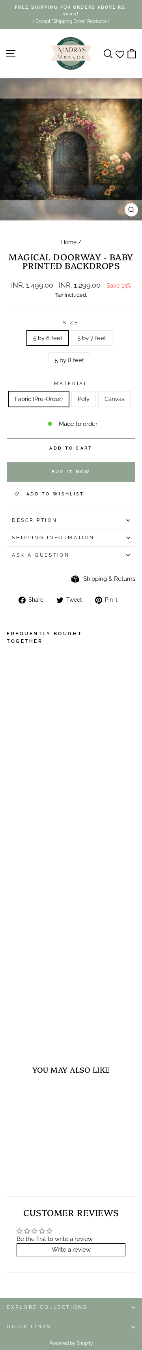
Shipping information (53, 537)
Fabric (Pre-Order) (39, 398)
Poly (84, 398)
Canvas (114, 398)
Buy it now (71, 471)
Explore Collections (47, 1307)
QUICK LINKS (29, 1326)
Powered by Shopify (71, 1343)
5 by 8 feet (69, 360)
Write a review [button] (71, 1249)
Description (35, 520)
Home (69, 242)
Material (71, 383)
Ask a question (40, 555)
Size (70, 323)
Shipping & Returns (109, 578)
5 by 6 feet (47, 338)
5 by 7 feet (91, 338)
